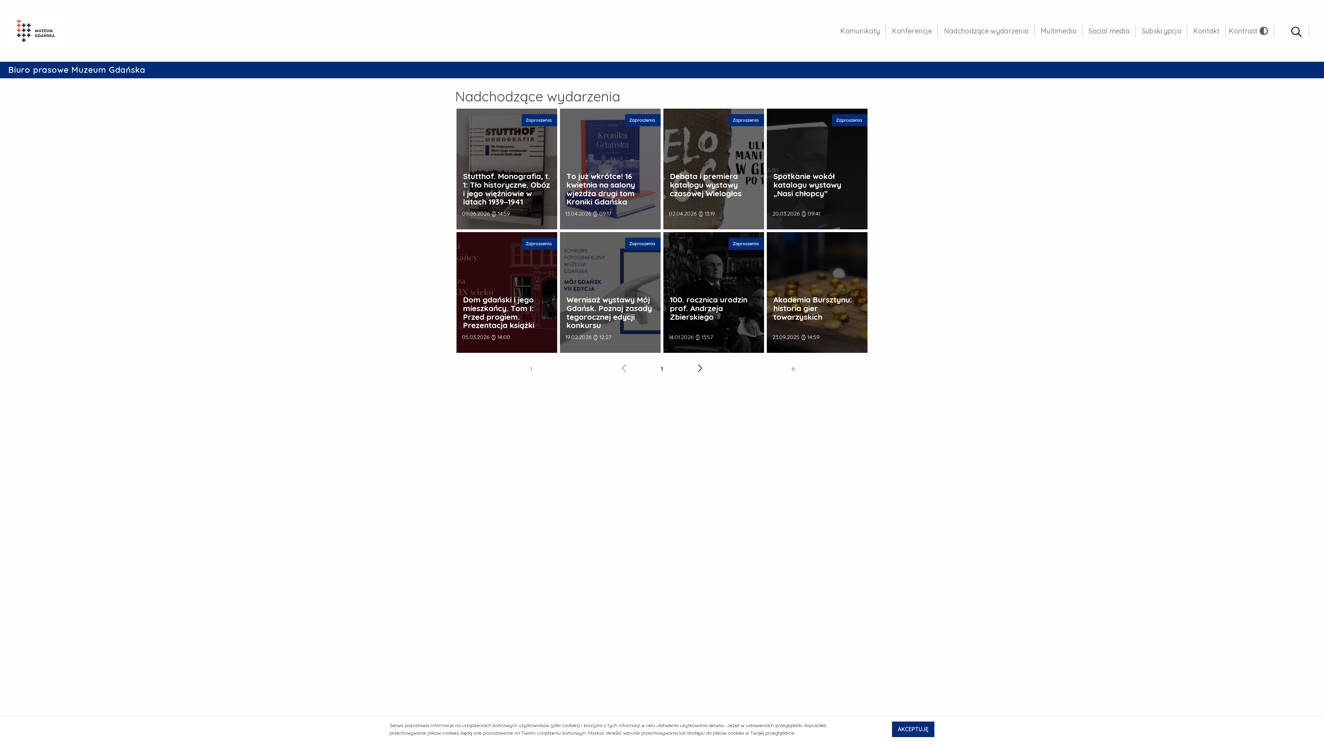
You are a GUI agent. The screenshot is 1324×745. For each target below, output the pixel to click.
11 (793, 369)
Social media (1109, 31)
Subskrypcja (1161, 31)
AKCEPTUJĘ (913, 729)
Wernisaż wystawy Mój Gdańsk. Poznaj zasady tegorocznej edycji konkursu (609, 313)
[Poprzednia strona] (624, 369)
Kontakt (1206, 31)
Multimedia (1058, 31)
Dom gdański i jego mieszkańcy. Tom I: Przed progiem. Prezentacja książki (498, 313)
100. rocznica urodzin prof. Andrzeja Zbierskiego (709, 308)
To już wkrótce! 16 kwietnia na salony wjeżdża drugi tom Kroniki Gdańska (600, 189)
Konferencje (912, 31)
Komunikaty (860, 31)
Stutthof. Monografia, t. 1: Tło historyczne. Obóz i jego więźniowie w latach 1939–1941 (506, 189)
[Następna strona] (700, 369)
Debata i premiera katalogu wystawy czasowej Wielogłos (706, 185)
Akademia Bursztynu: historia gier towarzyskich (812, 308)
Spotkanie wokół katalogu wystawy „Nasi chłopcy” (807, 185)
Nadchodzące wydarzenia (986, 31)
